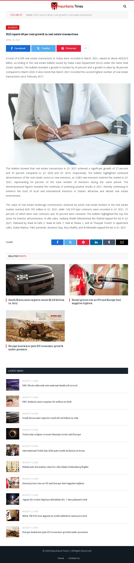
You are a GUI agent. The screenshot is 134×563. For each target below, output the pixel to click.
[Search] (124, 6)
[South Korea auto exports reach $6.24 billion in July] (35, 279)
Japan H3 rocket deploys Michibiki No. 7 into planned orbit (54, 499)
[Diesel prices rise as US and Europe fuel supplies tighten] (98, 279)
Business (12, 27)
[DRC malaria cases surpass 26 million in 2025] (12, 401)
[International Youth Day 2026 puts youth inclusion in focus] (12, 450)
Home (29, 14)
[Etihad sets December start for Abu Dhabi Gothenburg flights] (12, 466)
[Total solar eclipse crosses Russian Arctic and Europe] (12, 433)
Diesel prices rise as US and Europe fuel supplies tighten (96, 301)
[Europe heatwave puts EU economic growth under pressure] (35, 326)
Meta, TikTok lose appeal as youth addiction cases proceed (54, 515)
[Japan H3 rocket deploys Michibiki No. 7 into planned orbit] (12, 499)
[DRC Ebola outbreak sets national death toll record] (12, 384)
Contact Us (74, 558)
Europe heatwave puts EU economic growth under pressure (35, 347)
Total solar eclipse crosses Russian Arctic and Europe (51, 434)
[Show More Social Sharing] (85, 48)
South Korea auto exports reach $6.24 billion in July (36, 301)
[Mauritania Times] (67, 6)
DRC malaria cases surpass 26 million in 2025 (47, 401)
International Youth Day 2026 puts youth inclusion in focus (53, 450)
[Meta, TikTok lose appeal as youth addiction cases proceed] (12, 515)
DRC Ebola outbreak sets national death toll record (49, 385)
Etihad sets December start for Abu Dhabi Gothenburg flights (55, 466)
